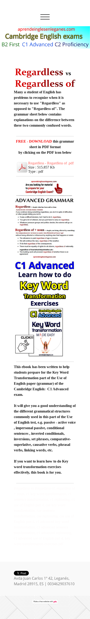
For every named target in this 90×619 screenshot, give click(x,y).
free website (44, 601)
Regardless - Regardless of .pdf (51, 163)
